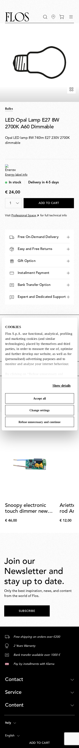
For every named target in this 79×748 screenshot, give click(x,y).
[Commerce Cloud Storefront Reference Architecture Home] (17, 16)
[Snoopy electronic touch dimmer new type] (31, 464)
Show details (61, 385)
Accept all (39, 398)
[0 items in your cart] (61, 17)
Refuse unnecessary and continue (39, 422)
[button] (45, 17)
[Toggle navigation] (71, 17)
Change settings (39, 410)
